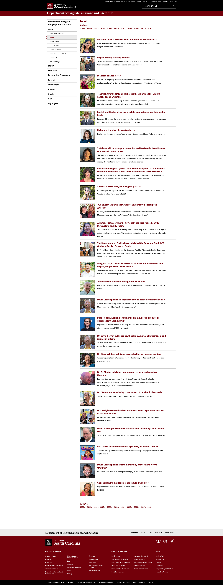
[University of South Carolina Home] (61, 6)
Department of (80, 13)
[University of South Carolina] (62, 542)
